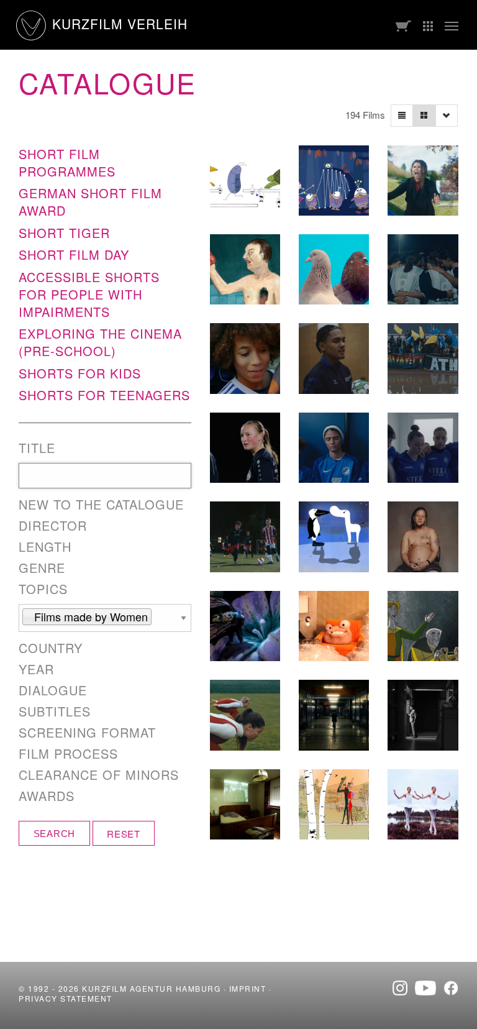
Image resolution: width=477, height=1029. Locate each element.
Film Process (68, 754)
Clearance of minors (99, 775)
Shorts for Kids (80, 373)
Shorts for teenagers (104, 395)
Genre (42, 568)
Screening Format (87, 732)
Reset (123, 833)
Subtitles (55, 711)
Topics (43, 589)
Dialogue (53, 690)
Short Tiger (64, 233)
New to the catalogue (101, 504)
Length (45, 547)
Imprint (247, 988)
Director (53, 525)
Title (37, 448)
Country (51, 648)
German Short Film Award (90, 201)
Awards (47, 796)
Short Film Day (74, 254)
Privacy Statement (65, 998)
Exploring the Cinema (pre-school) (100, 342)
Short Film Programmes (67, 162)
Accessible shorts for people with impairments (89, 294)
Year (36, 669)
